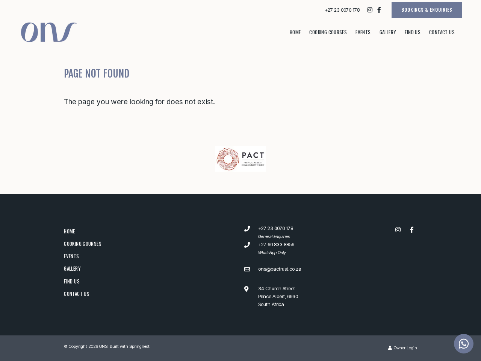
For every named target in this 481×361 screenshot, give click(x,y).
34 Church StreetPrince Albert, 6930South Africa (278, 296)
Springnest (139, 346)
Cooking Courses (328, 32)
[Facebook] (379, 10)
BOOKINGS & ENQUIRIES (426, 9)
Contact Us (442, 32)
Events (363, 32)
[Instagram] (370, 10)
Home (295, 32)
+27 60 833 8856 (276, 244)
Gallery (388, 32)
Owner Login (405, 347)
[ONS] (49, 32)
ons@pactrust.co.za (279, 269)
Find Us (412, 32)
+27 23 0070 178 (342, 10)
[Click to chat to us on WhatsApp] (463, 343)
